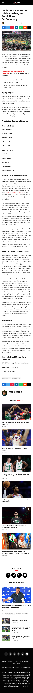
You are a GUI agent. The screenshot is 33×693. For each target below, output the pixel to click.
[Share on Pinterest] (12, 27)
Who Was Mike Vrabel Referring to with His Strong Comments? (16, 606)
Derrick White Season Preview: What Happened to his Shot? (14, 526)
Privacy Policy (24, 661)
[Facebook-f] (8, 575)
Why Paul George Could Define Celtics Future (14, 449)
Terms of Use (16, 663)
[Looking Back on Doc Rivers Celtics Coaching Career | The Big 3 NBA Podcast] (16, 541)
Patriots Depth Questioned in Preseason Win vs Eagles (21, 619)
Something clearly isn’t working (15, 192)
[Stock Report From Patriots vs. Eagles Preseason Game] (6, 638)
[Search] (30, 2)
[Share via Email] (29, 27)
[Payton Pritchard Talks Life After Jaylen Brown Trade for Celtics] (16, 463)
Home (8, 659)
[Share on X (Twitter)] (8, 27)
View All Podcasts (7, 661)
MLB (20, 659)
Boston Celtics (16, 378)
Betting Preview (6, 378)
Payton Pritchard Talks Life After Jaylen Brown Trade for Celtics (15, 475)
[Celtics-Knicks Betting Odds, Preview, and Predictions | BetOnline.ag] (16, 40)
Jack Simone (9, 23)
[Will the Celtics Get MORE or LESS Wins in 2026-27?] (16, 412)
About (17, 661)
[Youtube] (25, 575)
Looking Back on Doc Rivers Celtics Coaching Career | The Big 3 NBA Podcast (15, 552)
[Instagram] (19, 575)
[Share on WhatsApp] (21, 27)
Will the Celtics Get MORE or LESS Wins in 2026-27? (15, 423)
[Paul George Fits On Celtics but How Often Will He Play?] (16, 489)
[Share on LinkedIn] (17, 27)
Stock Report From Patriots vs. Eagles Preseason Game (21, 637)
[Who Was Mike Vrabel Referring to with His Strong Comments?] (16, 595)
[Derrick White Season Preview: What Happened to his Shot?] (16, 515)
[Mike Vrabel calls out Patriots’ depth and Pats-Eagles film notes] (6, 629)
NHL (24, 659)
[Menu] (3, 2)
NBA (12, 659)
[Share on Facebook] (4, 27)
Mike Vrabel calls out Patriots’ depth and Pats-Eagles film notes (21, 628)
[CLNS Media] (16, 2)
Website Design (19, 667)
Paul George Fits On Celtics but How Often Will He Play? (16, 501)
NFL (16, 659)
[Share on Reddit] (25, 27)
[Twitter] (13, 575)
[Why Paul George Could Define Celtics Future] (16, 437)
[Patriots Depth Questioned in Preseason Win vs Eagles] (6, 621)
